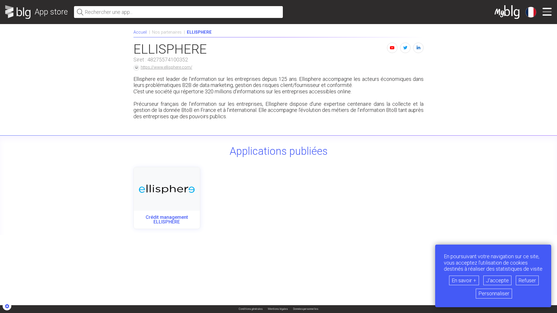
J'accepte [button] (497, 280)
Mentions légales (278, 309)
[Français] (531, 12)
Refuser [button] (527, 280)
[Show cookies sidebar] (7, 306)
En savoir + (464, 280)
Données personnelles (305, 309)
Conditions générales (251, 309)
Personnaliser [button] (493, 293)
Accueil (140, 32)
